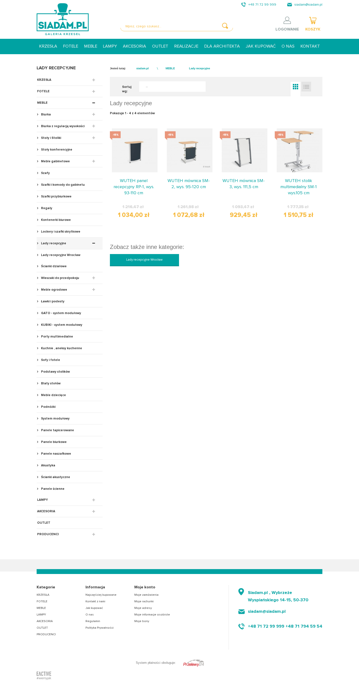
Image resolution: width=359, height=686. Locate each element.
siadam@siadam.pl (308, 4)
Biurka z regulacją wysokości (62, 126)
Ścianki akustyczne (55, 477)
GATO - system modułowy (60, 313)
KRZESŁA (48, 46)
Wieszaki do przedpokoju (59, 278)
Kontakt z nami (95, 601)
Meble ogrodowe (53, 289)
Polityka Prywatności (99, 627)
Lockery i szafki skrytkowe (60, 231)
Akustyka (47, 465)
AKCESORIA (134, 46)
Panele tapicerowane (57, 430)
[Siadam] (63, 19)
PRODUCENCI (48, 534)
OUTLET (160, 46)
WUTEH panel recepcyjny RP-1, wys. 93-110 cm (134, 187)
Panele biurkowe (53, 442)
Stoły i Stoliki (50, 138)
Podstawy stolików (55, 371)
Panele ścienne (52, 489)
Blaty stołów (50, 383)
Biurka (45, 114)
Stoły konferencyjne (56, 149)
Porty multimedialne (56, 336)
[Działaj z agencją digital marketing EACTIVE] (44, 675)
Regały (46, 208)
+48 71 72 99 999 (262, 4)
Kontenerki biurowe (55, 220)
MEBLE (90, 46)
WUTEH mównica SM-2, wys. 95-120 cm (189, 184)
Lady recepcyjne (53, 243)
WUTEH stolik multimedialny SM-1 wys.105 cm (298, 187)
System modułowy (55, 418)
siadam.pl (142, 68)
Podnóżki (47, 407)
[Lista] (306, 87)
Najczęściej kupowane (100, 595)
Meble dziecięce (53, 395)
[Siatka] (295, 87)
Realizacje (186, 46)
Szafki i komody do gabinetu (62, 184)
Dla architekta (222, 46)
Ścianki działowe (53, 266)
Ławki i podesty (52, 301)
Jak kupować (261, 46)
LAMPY (110, 46)
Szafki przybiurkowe (56, 196)
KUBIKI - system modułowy (61, 325)
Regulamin (92, 621)
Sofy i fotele (50, 360)
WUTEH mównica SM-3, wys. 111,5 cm (243, 184)
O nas (288, 46)
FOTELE (70, 46)
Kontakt (310, 46)
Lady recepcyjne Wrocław (60, 255)
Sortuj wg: (126, 89)
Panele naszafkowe (55, 453)
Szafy (45, 173)
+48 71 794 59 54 (303, 626)
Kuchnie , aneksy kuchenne (61, 348)
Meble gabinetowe (55, 161)
